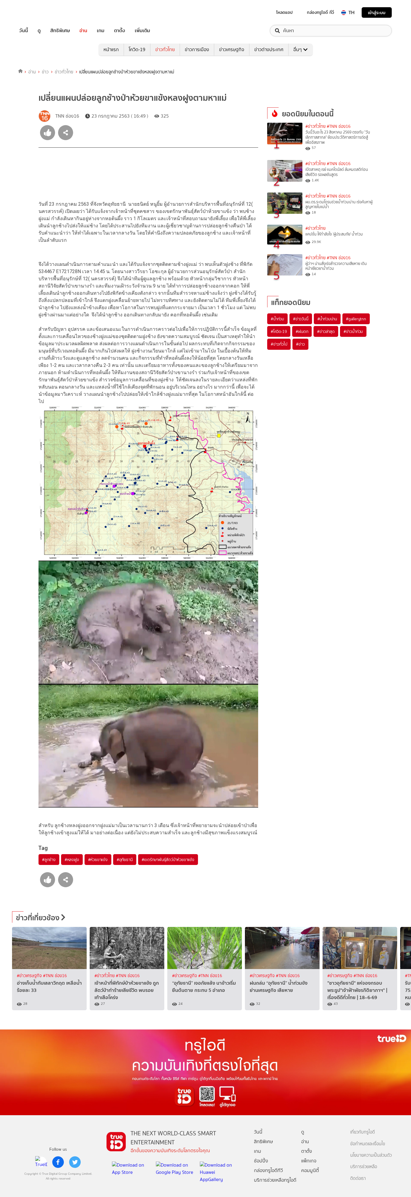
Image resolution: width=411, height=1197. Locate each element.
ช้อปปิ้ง (261, 1160)
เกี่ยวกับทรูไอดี (362, 1132)
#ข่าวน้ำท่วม (353, 331)
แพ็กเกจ (309, 1160)
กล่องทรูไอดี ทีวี (320, 12)
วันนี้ (23, 30)
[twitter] (75, 1162)
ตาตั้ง (119, 30)
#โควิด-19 (279, 331)
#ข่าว (300, 344)
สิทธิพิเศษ (60, 30)
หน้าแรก (111, 49)
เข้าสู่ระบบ (376, 12)
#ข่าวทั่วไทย (315, 126)
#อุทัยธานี (125, 860)
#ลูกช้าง (49, 860)
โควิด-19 (137, 49)
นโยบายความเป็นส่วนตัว (371, 1155)
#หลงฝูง (72, 860)
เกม (100, 30)
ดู (39, 30)
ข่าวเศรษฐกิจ (231, 49)
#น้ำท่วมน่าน (327, 319)
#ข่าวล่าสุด (325, 331)
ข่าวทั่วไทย (165, 49)
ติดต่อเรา (358, 1178)
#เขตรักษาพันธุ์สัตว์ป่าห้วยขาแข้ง (168, 860)
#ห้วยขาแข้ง (98, 860)
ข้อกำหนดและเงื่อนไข (367, 1144)
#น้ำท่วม (277, 319)
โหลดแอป (284, 12)
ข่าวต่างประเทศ (268, 49)
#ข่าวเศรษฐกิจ (30, 976)
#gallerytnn (356, 319)
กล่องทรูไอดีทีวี (268, 1170)
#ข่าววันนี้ (300, 319)
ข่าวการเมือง (197, 49)
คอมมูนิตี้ (310, 1170)
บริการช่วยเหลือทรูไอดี (275, 1180)
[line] (41, 1162)
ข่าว (45, 72)
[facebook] (58, 1162)
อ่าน (83, 30)
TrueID (37, 12)
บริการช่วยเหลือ (363, 1167)
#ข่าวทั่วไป (279, 344)
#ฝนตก (302, 331)
